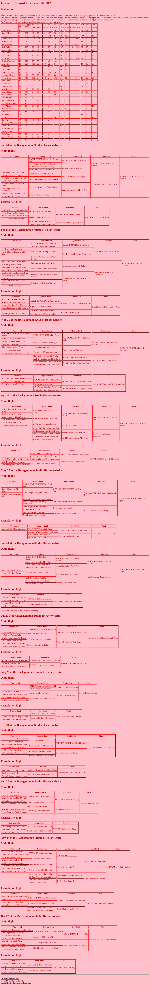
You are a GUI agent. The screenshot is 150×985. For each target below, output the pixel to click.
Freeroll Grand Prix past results (12, 981)
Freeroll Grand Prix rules (10, 979)
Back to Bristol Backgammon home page (16, 983)
